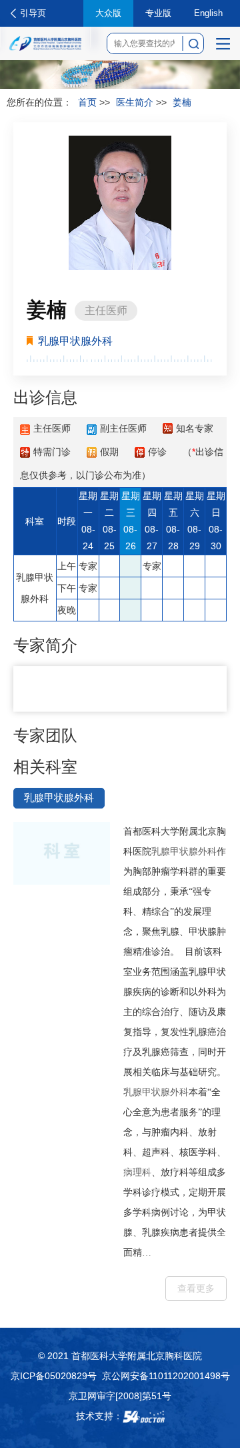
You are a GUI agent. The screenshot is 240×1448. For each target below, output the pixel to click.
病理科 (137, 1172)
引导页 (33, 13)
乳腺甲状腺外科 (184, 852)
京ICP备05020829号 (54, 1375)
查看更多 (196, 1288)
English (208, 13)
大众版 (108, 13)
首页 (87, 102)
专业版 (158, 13)
